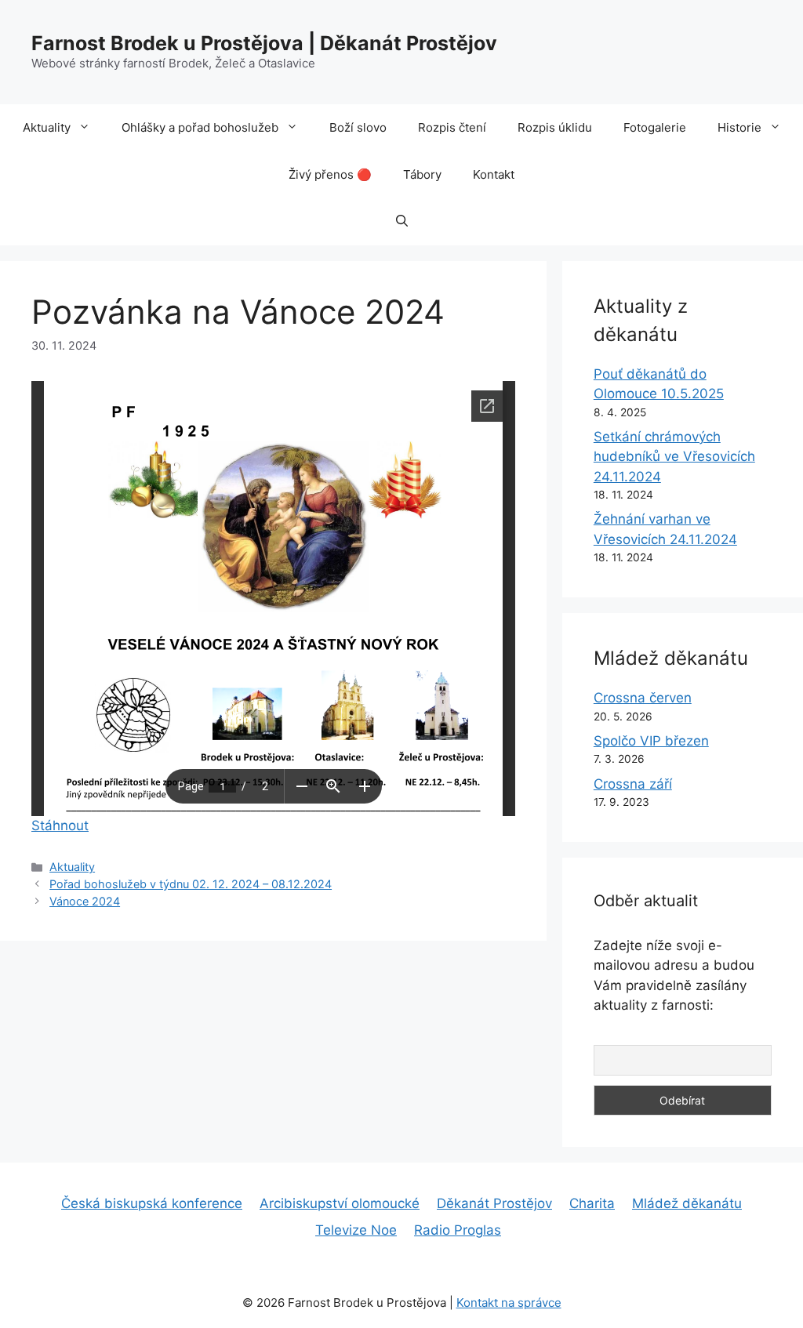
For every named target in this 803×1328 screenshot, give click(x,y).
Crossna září (633, 784)
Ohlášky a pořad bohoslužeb (200, 127)
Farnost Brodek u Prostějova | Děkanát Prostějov (264, 43)
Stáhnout (60, 825)
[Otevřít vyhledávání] (401, 221)
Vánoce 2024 (84, 901)
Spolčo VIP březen (651, 741)
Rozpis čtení (452, 127)
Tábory (422, 174)
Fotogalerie (654, 127)
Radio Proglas (457, 1230)
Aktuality (47, 127)
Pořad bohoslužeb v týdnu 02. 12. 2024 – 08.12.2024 (190, 884)
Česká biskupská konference (151, 1203)
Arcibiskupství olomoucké (340, 1203)
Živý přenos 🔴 (330, 174)
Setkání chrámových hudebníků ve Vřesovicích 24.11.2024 (674, 456)
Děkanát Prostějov (494, 1203)
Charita (592, 1203)
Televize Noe (356, 1230)
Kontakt (493, 174)
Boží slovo (358, 127)
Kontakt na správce (508, 1302)
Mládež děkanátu (687, 1203)
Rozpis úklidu (555, 127)
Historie (739, 127)
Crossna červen (643, 698)
